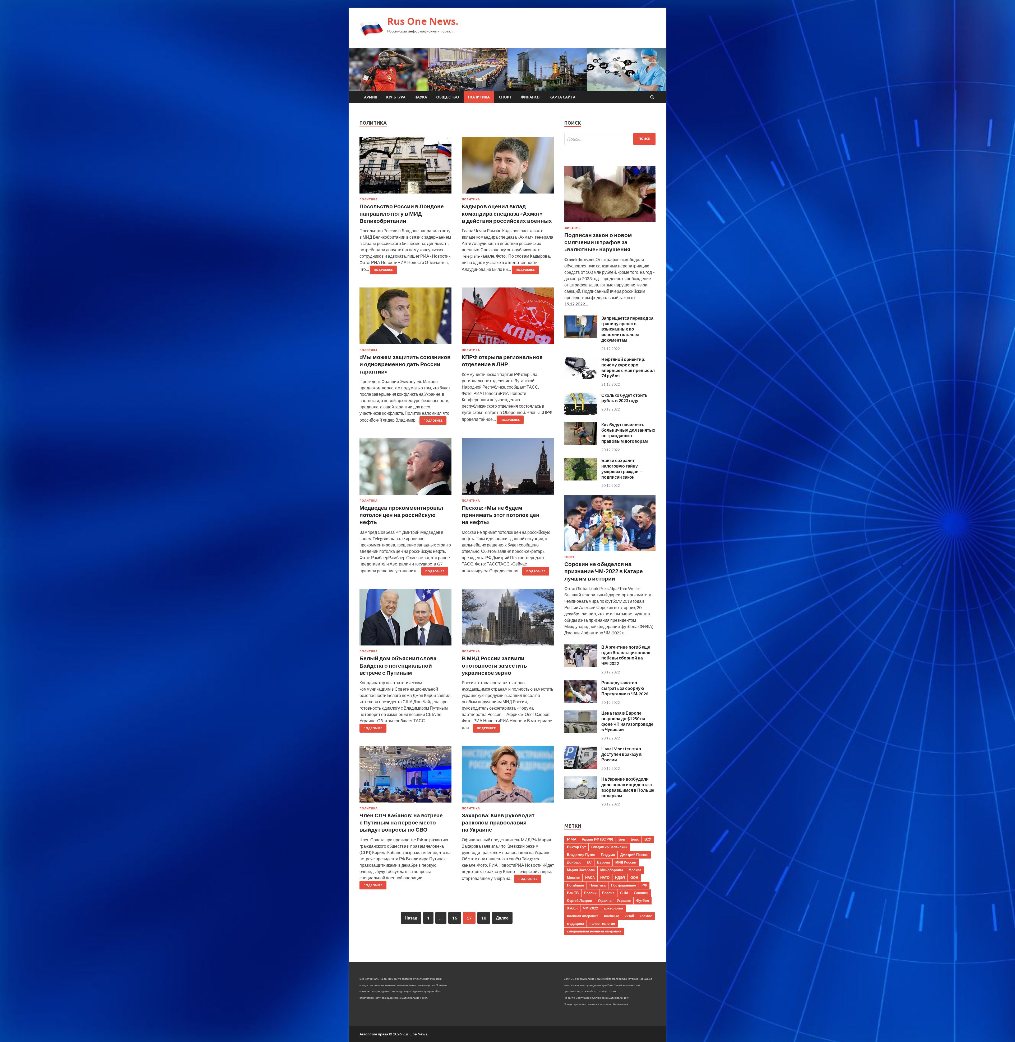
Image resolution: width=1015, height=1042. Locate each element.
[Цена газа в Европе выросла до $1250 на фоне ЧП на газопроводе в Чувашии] (580, 731)
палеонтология (602, 923)
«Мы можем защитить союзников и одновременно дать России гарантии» (405, 364)
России (590, 893)
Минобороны (611, 870)
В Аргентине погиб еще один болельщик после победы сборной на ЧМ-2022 (625, 655)
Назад (411, 917)
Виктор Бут (576, 847)
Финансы (531, 97)
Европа (603, 862)
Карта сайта (562, 97)
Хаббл (572, 908)
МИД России (625, 862)
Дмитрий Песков (634, 854)
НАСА (590, 877)
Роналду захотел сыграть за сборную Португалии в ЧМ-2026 (624, 688)
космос (646, 916)
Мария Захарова (581, 870)
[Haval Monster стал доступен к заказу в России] (580, 767)
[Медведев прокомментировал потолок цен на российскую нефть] (405, 468)
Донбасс (574, 862)
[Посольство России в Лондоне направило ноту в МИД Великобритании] (405, 167)
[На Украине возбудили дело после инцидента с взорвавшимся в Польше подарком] (580, 797)
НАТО (605, 877)
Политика (479, 97)
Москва (635, 870)
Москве (573, 877)
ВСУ (647, 839)
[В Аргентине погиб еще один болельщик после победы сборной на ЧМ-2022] (580, 665)
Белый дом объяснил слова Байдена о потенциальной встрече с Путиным (398, 665)
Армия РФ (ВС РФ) (597, 839)
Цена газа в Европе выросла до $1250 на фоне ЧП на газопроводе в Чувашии (627, 721)
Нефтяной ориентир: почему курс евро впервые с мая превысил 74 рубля (628, 367)
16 (454, 917)
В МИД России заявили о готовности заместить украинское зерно (494, 665)
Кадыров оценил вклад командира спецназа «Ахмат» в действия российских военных (507, 213)
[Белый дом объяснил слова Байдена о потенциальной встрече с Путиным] (405, 619)
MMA (571, 839)
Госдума (608, 854)
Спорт (505, 97)
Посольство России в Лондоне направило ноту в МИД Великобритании (401, 213)
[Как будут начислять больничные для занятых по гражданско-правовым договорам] (580, 443)
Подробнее (383, 269)
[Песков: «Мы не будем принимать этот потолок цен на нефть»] (508, 468)
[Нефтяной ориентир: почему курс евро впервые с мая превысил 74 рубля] (580, 377)
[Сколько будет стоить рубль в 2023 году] (580, 413)
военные (611, 916)
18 (483, 917)
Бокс (635, 839)
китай (629, 916)
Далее (502, 917)
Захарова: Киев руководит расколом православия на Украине (498, 822)
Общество (447, 97)
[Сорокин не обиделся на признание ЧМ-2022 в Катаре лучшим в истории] (610, 552)
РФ (644, 885)
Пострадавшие (623, 885)
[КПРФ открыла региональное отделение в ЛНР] (508, 317)
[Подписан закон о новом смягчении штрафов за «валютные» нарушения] (610, 223)
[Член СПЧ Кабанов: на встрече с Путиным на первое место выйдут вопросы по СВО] (405, 776)
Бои (622, 839)
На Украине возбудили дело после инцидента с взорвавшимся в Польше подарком (627, 787)
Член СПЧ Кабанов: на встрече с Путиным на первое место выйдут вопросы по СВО (401, 822)
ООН (634, 877)
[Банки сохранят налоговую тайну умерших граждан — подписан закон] (580, 478)
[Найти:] (610, 139)
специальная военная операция (594, 931)
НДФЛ (620, 877)
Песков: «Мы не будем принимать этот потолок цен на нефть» (500, 514)
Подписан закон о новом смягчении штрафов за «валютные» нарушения (598, 242)
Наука (420, 97)
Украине (624, 900)
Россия (608, 893)
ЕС (589, 862)
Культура (395, 97)
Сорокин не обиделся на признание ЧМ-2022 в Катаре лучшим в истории (603, 571)
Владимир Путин (581, 854)
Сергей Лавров (579, 900)
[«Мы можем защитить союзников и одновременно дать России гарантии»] (405, 317)
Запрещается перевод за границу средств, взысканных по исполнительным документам (627, 328)
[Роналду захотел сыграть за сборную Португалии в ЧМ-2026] (580, 701)
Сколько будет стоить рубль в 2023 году (624, 398)
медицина (575, 923)
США (624, 893)
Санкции (641, 893)
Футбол (642, 900)
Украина (604, 900)
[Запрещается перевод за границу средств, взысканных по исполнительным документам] (580, 336)
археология (613, 908)
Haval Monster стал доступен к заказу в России (621, 754)
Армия (370, 97)
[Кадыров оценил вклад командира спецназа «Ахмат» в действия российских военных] (508, 167)
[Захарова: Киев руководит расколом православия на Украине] (508, 776)
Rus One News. (422, 21)
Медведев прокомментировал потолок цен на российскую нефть (401, 514)
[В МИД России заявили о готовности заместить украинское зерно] (508, 619)
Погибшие (575, 885)
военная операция (582, 916)
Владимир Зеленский (609, 847)
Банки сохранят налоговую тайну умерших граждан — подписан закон (622, 468)
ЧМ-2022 (590, 908)
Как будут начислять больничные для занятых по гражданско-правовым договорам (628, 433)
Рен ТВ (573, 893)
